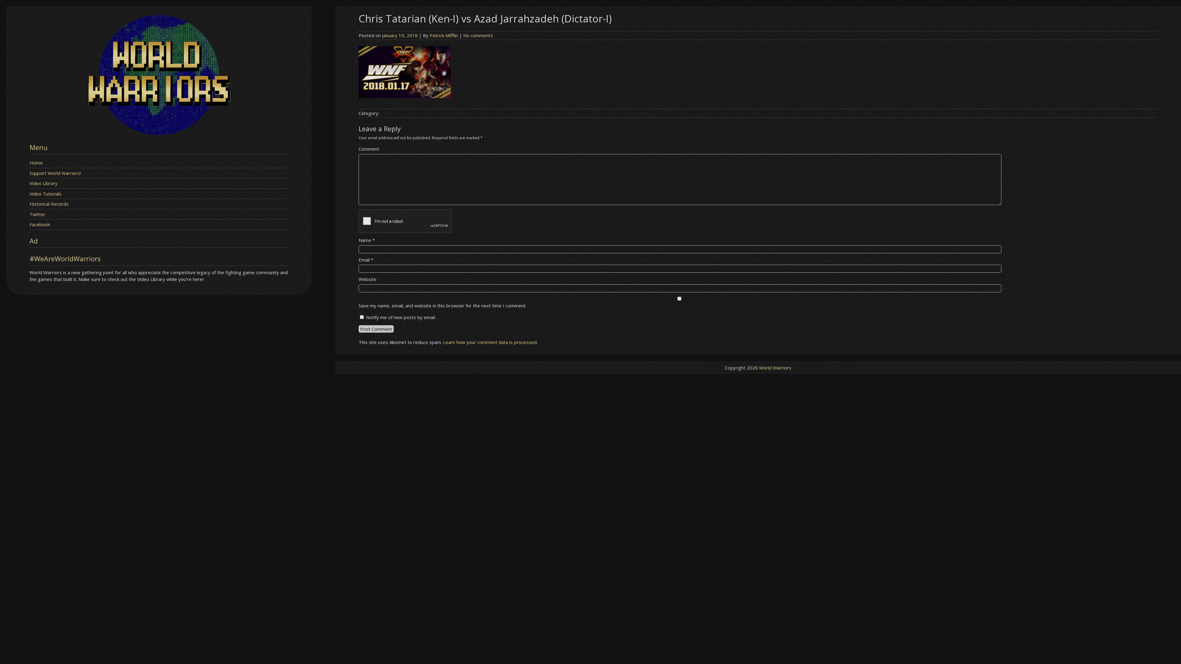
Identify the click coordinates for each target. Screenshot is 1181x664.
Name (367, 240)
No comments (478, 35)
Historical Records (49, 204)
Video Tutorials (46, 194)
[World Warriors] (159, 133)
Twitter (38, 214)
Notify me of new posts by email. (401, 317)
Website (367, 279)
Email (366, 260)
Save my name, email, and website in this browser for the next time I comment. (443, 305)
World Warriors (775, 368)
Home (36, 163)
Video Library (44, 183)
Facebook (40, 224)
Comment (369, 149)
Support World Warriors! (55, 173)
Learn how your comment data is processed (490, 342)
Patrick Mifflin (444, 35)
